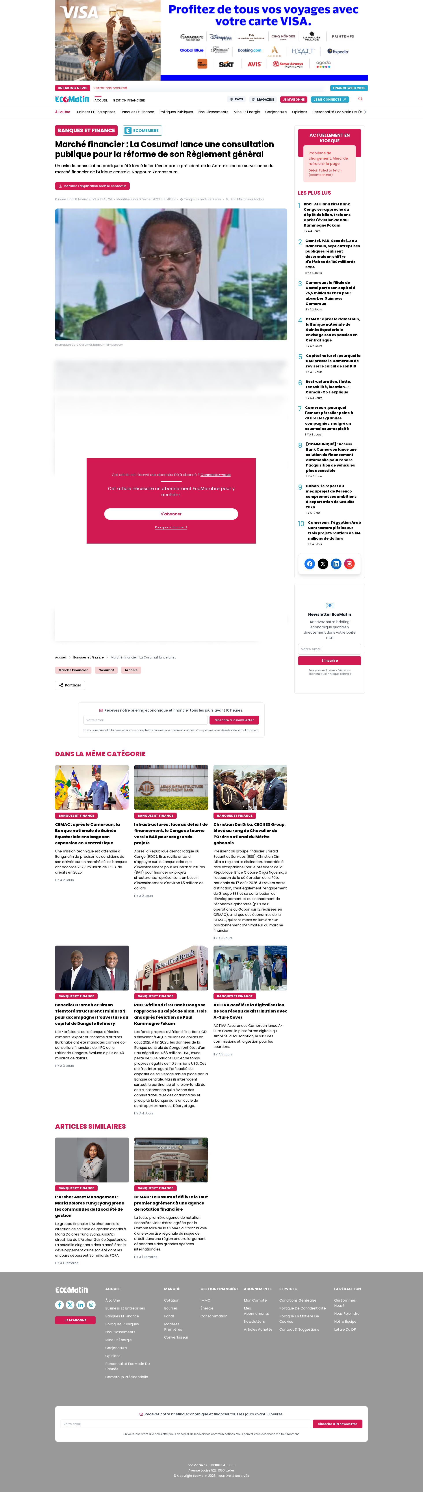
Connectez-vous (215, 474)
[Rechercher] (360, 98)
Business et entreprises (125, 1308)
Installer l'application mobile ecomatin (95, 186)
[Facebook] (309, 564)
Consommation (213, 1316)
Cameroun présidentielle (126, 1377)
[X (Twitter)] (323, 564)
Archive (131, 670)
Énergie (206, 1308)
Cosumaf (106, 670)
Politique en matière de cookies (299, 1319)
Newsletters (254, 1321)
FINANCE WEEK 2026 (349, 88)
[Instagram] (349, 564)
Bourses (171, 1308)
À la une (112, 1300)
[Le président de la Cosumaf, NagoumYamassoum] (171, 274)
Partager (73, 685)
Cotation (171, 1300)
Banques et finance (122, 1316)
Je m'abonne (294, 99)
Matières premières (173, 1327)
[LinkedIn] (336, 564)
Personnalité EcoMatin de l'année (127, 1366)
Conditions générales (298, 1300)
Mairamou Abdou (250, 199)
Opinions (112, 1355)
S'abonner (171, 514)
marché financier (73, 670)
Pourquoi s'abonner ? (171, 527)
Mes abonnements (256, 1311)
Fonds (169, 1316)
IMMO (205, 1300)
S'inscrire (329, 660)
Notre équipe (345, 1321)
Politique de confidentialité (302, 1308)
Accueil (60, 657)
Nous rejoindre (347, 1313)
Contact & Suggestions (299, 1329)
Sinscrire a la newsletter (234, 720)
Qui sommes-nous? (346, 1303)
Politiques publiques (122, 1324)
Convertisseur (176, 1337)
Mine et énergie (118, 1340)
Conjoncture (116, 1347)
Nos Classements (120, 1332)
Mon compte (255, 1300)
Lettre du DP (345, 1329)
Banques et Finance (88, 657)
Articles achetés (258, 1329)
